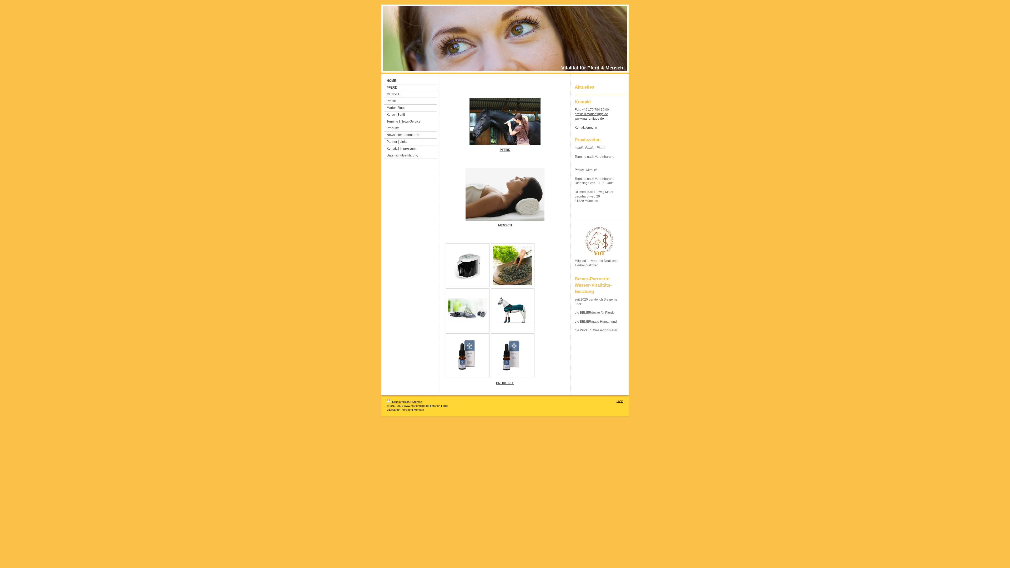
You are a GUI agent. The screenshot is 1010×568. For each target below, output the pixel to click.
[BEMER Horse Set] (512, 310)
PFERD (505, 150)
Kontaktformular (586, 127)
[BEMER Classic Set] (467, 310)
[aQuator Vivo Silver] (467, 265)
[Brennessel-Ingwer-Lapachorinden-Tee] (512, 265)
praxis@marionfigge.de (591, 114)
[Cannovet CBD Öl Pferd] (512, 355)
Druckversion (400, 401)
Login (620, 401)
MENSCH (505, 225)
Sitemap (417, 401)
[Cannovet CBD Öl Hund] (468, 355)
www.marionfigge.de (589, 118)
